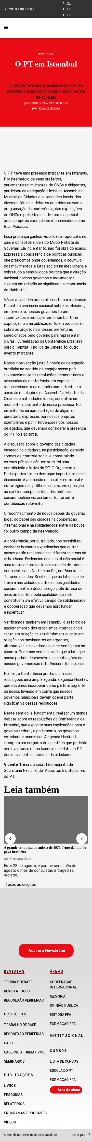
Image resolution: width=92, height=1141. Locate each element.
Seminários (14, 1061)
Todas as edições (20, 884)
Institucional (66, 1036)
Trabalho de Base (20, 1025)
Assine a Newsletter (47, 950)
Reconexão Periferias (24, 1000)
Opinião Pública (64, 1005)
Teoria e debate (18, 982)
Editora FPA (60, 1015)
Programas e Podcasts (25, 1113)
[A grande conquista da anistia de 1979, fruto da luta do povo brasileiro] (46, 820)
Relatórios (14, 1104)
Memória (58, 996)
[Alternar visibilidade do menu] (6, 28)
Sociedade (46, 54)
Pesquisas (13, 1095)
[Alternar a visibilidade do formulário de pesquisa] (85, 28)
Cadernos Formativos (24, 1052)
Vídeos (10, 1122)
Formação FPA (63, 1080)
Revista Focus (17, 991)
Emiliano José (21, 859)
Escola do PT (61, 1071)
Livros (10, 1086)
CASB (8, 1043)
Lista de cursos (64, 1061)
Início (30, 9)
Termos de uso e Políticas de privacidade (29, 1135)
